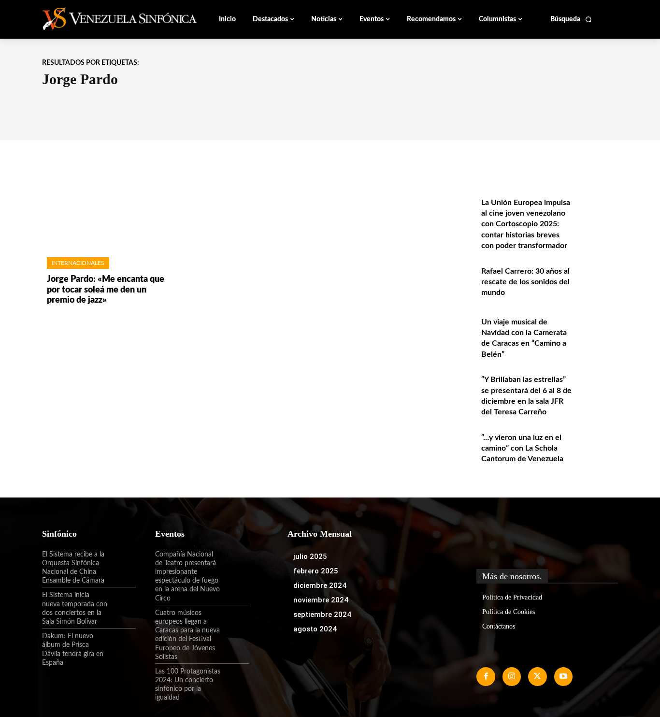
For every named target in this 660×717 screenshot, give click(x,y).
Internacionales (78, 263)
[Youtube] (563, 676)
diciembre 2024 (319, 585)
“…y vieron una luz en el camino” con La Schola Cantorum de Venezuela (522, 448)
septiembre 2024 (322, 614)
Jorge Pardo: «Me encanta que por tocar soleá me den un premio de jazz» (105, 290)
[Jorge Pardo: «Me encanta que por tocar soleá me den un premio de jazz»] (107, 208)
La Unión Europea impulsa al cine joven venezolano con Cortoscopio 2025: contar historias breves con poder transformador (525, 224)
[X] (537, 676)
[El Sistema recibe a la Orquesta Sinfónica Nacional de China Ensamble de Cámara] (122, 562)
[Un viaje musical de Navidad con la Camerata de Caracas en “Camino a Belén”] (597, 332)
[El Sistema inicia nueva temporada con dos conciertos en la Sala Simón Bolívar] (122, 603)
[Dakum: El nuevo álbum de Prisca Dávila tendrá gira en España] (122, 644)
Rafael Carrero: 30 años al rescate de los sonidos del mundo (525, 282)
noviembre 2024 (320, 600)
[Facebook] (485, 676)
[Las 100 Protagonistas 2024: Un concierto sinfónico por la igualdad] (235, 679)
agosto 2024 (315, 629)
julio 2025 (310, 556)
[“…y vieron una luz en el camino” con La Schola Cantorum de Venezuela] (597, 447)
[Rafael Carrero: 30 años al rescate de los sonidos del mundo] (597, 281)
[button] (571, 19)
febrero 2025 (315, 571)
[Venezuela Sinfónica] (107, 18)
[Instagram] (511, 676)
